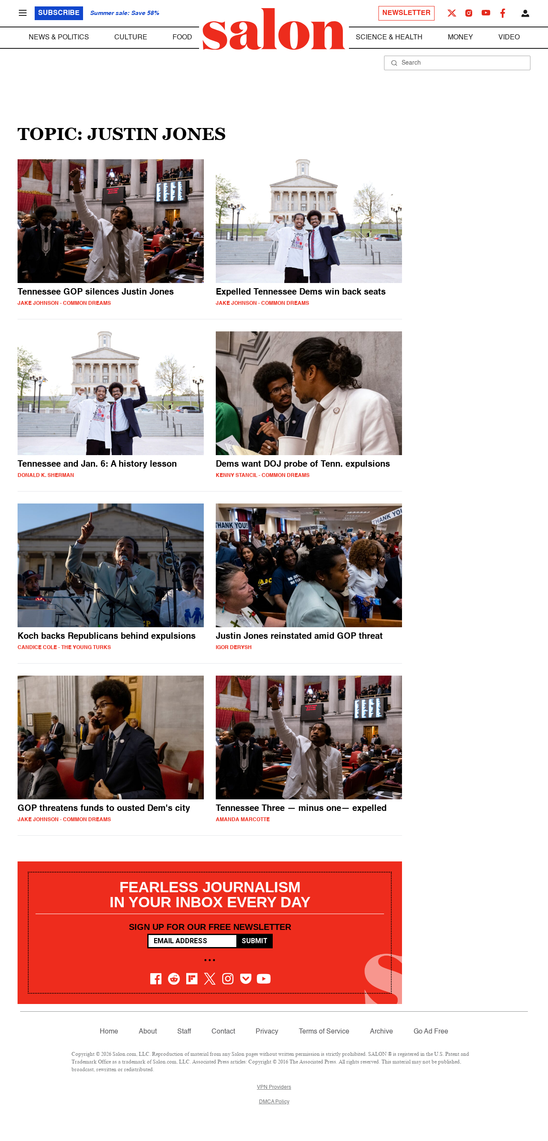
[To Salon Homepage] (274, 29)
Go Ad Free (431, 1031)
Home (109, 1031)
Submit (254, 941)
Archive (381, 1031)
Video (509, 37)
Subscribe (59, 13)
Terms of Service (324, 1031)
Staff (184, 1031)
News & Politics (59, 37)
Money (460, 37)
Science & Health (389, 37)
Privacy (267, 1031)
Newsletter (406, 13)
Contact (223, 1031)
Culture (130, 37)
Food (182, 37)
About (148, 1031)
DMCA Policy (274, 1102)
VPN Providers (274, 1087)
